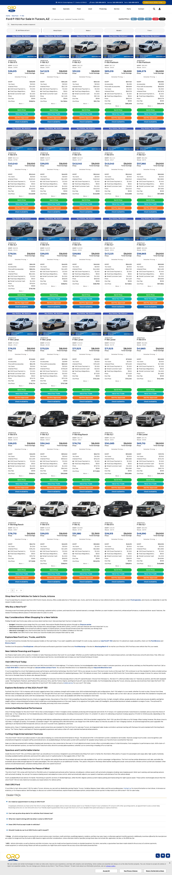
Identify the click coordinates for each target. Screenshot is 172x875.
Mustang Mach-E (101, 646)
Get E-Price (21, 110)
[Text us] (163, 856)
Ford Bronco (155, 641)
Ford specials (136, 600)
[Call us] (158, 856)
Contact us (127, 788)
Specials (66, 9)
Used (90, 9)
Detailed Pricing (20, 77)
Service (116, 9)
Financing (103, 9)
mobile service (68, 683)
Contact (141, 9)
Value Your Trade (21, 114)
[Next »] (21, 590)
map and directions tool (102, 667)
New (54, 9)
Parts (129, 9)
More (20, 103)
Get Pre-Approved (21, 118)
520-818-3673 (12, 667)
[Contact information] (168, 856)
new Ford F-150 (106, 641)
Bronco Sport (10, 643)
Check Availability (21, 122)
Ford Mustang (79, 646)
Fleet (79, 9)
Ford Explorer (28, 646)
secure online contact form (45, 667)
